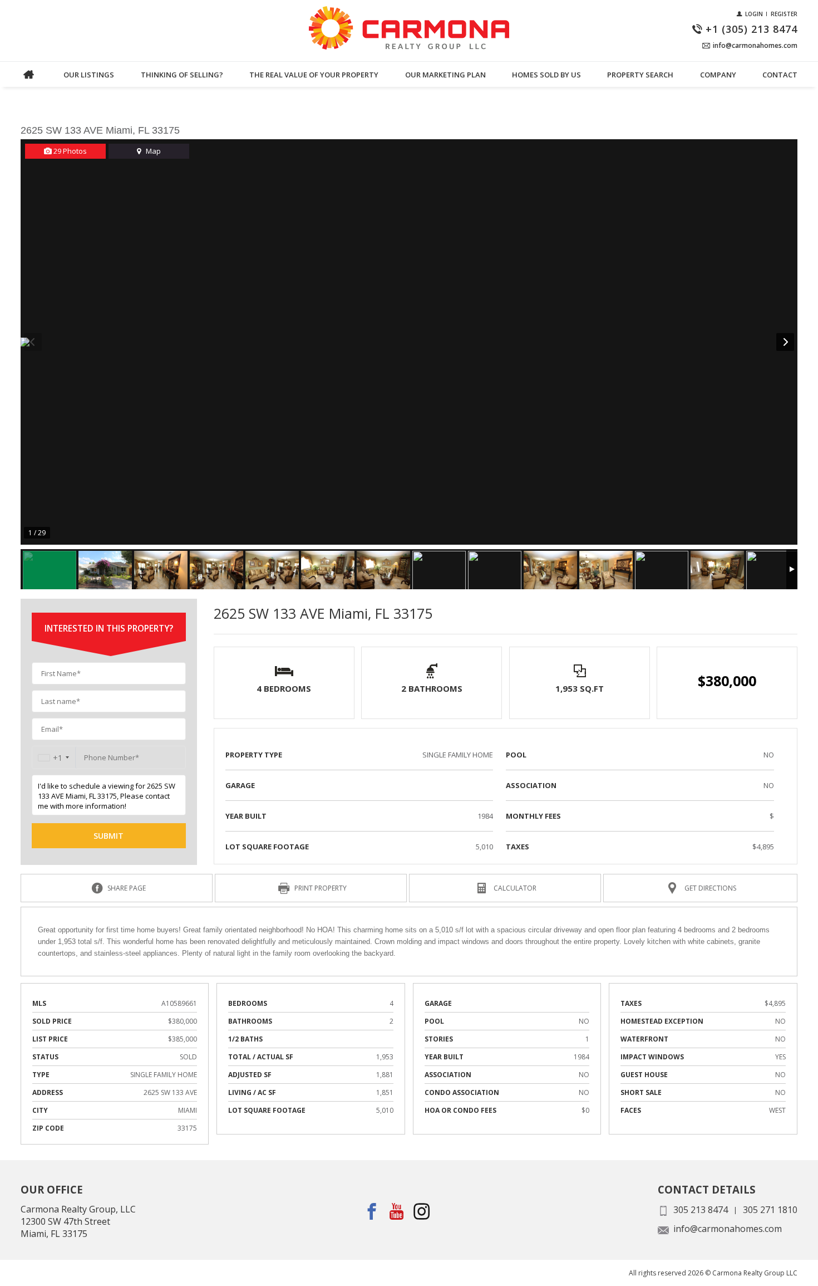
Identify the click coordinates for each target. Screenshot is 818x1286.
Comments (41, 88)
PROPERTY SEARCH (640, 75)
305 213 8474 (700, 1210)
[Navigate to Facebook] (372, 1211)
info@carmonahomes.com (727, 1229)
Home (29, 74)
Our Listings (88, 75)
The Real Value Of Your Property (313, 75)
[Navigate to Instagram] (422, 1211)
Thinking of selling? (182, 75)
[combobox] (54, 757)
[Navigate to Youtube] (397, 1211)
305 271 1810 (770, 1210)
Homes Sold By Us (546, 75)
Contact (779, 75)
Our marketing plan (445, 75)
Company (718, 75)
